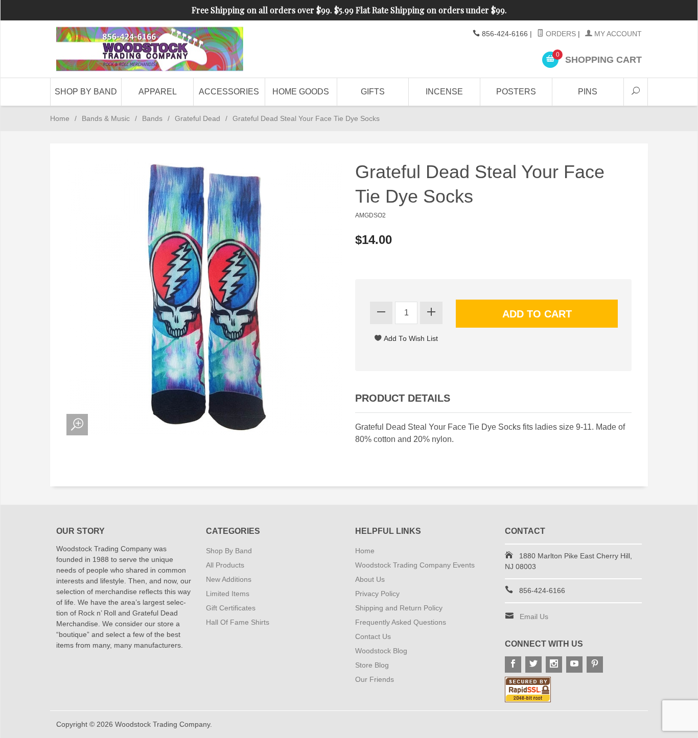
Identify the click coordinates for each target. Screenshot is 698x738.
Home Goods (300, 91)
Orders (560, 34)
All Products (225, 565)
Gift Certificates (230, 608)
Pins (587, 91)
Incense (444, 91)
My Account (617, 34)
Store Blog (372, 665)
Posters (516, 91)
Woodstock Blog (381, 651)
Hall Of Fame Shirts (237, 622)
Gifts (373, 91)
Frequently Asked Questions (400, 622)
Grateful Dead (197, 118)
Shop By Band (86, 91)
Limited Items (227, 593)
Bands (152, 118)
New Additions (228, 579)
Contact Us (373, 636)
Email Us (534, 616)
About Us (370, 579)
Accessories (229, 91)
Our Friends (374, 679)
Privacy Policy (377, 593)
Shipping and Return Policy (399, 608)
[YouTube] (574, 664)
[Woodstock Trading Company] (149, 49)
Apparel (157, 91)
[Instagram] (554, 664)
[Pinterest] (595, 664)
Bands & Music (106, 118)
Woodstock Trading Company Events (415, 565)
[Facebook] (513, 664)
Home (59, 118)
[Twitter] (533, 664)
